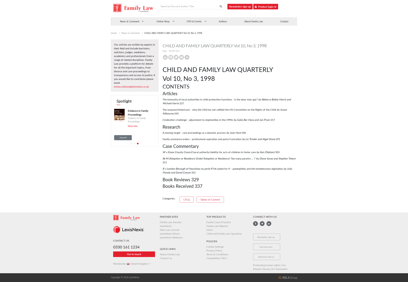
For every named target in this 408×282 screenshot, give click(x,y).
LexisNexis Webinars (171, 237)
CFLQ (186, 199)
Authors (223, 21)
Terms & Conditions (217, 254)
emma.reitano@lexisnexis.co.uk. (131, 86)
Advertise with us (266, 257)
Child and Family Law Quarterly (224, 233)
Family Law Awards (170, 222)
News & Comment (130, 33)
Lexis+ (209, 229)
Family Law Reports (217, 225)
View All (123, 137)
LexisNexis (165, 225)
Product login (266, 6)
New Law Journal (169, 229)
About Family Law (253, 21)
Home (114, 33)
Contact (284, 21)
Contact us (166, 258)
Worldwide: (118, 263)
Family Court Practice (218, 222)
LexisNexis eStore (169, 233)
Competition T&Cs (216, 258)
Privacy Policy (214, 250)
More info (133, 126)
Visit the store (265, 247)
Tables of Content (210, 199)
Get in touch (134, 254)
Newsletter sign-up (240, 6)
